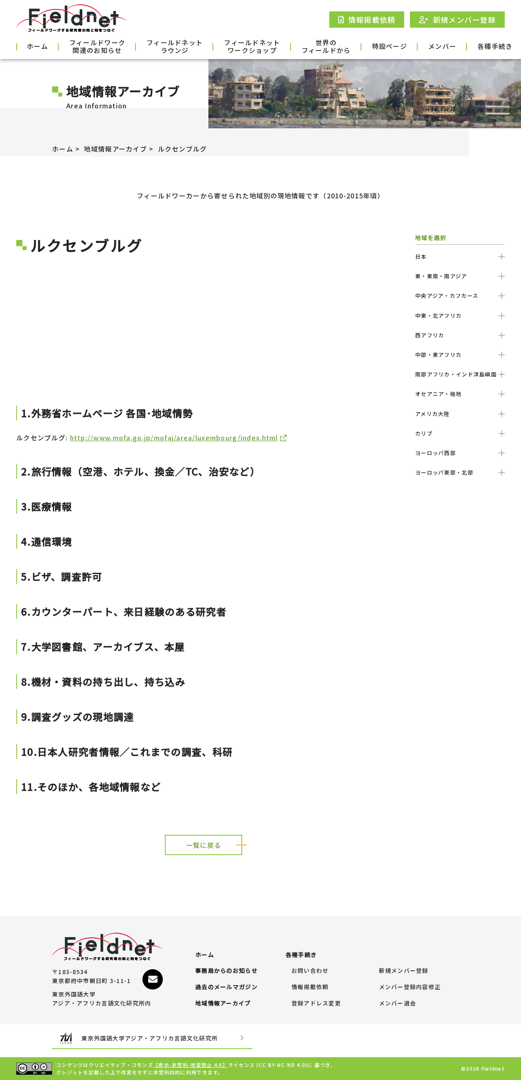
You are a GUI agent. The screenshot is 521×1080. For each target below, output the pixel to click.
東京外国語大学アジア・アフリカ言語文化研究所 (149, 1038)
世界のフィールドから (326, 47)
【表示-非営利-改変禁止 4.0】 (190, 1064)
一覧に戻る (203, 845)
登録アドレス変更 (316, 1003)
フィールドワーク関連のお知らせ (97, 47)
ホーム (37, 46)
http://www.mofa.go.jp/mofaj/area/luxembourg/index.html (174, 437)
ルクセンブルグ (182, 149)
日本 (421, 256)
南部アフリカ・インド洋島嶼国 (456, 374)
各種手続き (494, 46)
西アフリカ (429, 335)
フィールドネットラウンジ (175, 47)
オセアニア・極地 (438, 394)
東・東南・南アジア (441, 276)
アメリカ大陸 (432, 414)
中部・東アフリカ (438, 355)
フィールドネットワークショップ (252, 47)
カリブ (424, 433)
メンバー (442, 46)
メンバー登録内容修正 (410, 987)
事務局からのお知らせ (226, 970)
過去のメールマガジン (226, 987)
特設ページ (389, 46)
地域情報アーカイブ (115, 149)
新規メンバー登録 (404, 970)
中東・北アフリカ (438, 315)
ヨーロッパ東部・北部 (444, 472)
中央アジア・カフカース (446, 295)
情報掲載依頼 (310, 987)
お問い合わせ (310, 970)
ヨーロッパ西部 (435, 453)
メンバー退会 (397, 1003)
